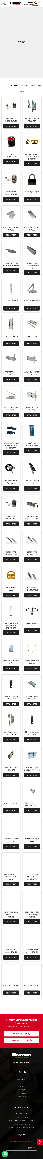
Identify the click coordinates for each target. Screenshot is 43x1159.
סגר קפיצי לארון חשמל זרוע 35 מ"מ (32, 517)
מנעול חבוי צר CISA (11, 300)
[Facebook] (25, 1072)
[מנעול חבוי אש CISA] (11, 323)
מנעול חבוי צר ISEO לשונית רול (32, 733)
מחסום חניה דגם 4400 (32, 624)
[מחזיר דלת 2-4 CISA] (31, 288)
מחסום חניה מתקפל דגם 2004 (32, 661)
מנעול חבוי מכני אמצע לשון (32, 697)
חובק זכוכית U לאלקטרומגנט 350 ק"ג (32, 265)
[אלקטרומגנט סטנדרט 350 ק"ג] (11, 539)
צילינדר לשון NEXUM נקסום (11, 119)
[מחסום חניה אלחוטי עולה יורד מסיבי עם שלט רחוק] (31, 141)
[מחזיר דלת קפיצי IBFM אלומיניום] (31, 430)
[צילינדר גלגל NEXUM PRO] (11, 503)
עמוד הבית (37, 85)
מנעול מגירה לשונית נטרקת (32, 839)
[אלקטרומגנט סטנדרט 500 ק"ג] (31, 575)
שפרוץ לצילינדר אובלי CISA (11, 373)
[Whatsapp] (20, 1072)
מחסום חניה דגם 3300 (11, 588)
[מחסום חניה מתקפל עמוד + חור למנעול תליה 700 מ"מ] (11, 610)
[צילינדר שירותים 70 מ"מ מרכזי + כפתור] (31, 790)
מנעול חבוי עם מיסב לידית (32, 481)
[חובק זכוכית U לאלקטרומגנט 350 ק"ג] (31, 250)
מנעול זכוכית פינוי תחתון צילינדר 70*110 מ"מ (31, 876)
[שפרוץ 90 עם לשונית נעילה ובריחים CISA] (31, 359)
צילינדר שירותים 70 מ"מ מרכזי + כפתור (32, 804)
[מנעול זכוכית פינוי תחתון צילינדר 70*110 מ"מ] (31, 862)
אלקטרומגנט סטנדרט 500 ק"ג (32, 588)
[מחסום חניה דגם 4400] (31, 610)
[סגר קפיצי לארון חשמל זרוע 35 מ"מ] (31, 503)
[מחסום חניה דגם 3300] (11, 575)
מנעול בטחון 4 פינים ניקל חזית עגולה (11, 733)
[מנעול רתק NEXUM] (31, 179)
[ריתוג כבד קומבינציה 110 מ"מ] (11, 826)
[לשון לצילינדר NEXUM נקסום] (11, 937)
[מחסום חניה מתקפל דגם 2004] (31, 648)
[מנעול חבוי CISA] (31, 323)
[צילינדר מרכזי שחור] (11, 790)
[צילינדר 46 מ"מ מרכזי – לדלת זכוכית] (31, 755)
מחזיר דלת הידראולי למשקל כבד (11, 408)
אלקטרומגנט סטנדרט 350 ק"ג (11, 553)
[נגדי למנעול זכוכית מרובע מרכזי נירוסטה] (11, 862)
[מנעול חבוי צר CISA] (11, 288)
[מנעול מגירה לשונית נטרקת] (31, 826)
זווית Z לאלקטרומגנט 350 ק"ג (11, 228)
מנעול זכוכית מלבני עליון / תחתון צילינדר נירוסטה (32, 914)
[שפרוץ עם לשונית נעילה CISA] (31, 395)
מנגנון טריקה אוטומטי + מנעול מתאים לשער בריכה (11, 445)
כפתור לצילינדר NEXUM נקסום (32, 950)
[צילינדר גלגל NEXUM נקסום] (11, 179)
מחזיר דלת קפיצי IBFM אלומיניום (32, 444)
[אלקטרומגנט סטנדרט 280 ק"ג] (31, 539)
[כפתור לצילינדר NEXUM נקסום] (31, 937)
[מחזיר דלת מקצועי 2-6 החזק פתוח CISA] (11, 250)
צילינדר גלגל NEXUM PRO (11, 517)
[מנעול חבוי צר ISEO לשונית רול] (31, 719)
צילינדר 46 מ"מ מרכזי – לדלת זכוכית (32, 768)
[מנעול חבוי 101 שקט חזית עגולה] (31, 106)
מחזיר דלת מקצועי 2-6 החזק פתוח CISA (11, 264)
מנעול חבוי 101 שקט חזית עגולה (32, 119)
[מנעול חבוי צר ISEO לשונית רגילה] (11, 684)
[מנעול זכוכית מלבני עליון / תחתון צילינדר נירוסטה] (31, 899)
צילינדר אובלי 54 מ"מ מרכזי (11, 768)
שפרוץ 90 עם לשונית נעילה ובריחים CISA (32, 373)
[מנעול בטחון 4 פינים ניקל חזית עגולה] (11, 719)
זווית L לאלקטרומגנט (32, 985)
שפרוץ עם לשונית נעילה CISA (31, 408)
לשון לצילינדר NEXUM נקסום (11, 950)
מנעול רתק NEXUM (32, 191)
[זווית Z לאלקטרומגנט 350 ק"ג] (11, 215)
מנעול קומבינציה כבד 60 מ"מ (11, 155)
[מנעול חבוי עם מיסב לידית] (31, 468)
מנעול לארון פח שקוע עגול (11, 481)
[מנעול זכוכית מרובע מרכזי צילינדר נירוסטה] (11, 899)
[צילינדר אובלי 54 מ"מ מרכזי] (11, 755)
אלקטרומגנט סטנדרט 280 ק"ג (32, 553)
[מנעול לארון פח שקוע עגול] (11, 468)
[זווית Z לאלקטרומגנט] (11, 972)
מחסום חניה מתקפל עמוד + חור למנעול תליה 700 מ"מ (11, 625)
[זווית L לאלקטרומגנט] (31, 972)
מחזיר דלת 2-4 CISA (32, 300)
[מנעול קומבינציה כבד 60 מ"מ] (11, 141)
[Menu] (39, 3)
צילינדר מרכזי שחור (11, 803)
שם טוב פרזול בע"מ (21, 1062)
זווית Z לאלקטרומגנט (11, 985)
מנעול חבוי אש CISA (11, 336)
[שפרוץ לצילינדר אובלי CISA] (11, 359)
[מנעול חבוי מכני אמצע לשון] (31, 684)
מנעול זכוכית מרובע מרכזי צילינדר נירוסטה (11, 914)
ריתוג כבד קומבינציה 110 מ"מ (11, 839)
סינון (20, 91)
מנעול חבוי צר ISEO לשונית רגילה (11, 697)
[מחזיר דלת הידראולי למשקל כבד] (11, 395)
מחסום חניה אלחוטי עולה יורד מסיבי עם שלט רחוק (32, 156)
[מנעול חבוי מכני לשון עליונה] (11, 648)
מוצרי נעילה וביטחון (25, 85)
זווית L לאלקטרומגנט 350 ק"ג (32, 228)
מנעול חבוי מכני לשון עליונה (11, 661)
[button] (40, 1142)
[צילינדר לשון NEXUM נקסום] (11, 106)
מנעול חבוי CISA (32, 336)
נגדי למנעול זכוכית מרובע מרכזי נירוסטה (11, 876)
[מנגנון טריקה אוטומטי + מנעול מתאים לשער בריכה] (11, 430)
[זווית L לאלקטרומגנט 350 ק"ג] (31, 215)
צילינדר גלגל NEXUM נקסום (11, 192)
